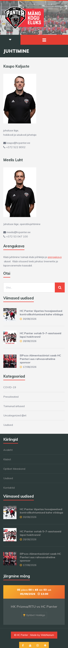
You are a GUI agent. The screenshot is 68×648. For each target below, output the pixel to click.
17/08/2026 (29, 366)
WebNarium (47, 635)
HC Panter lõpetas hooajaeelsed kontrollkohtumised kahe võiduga (41, 312)
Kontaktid (9, 487)
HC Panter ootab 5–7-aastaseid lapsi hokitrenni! (40, 335)
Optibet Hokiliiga (35, 615)
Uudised (8, 424)
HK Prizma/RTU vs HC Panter (34, 606)
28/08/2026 (29, 341)
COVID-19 (9, 387)
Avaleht (8, 450)
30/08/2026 (29, 318)
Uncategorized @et (14, 415)
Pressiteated (10, 396)
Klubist (7, 459)
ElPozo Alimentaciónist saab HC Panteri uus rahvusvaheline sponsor (40, 359)
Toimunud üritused (14, 406)
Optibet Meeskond (14, 468)
